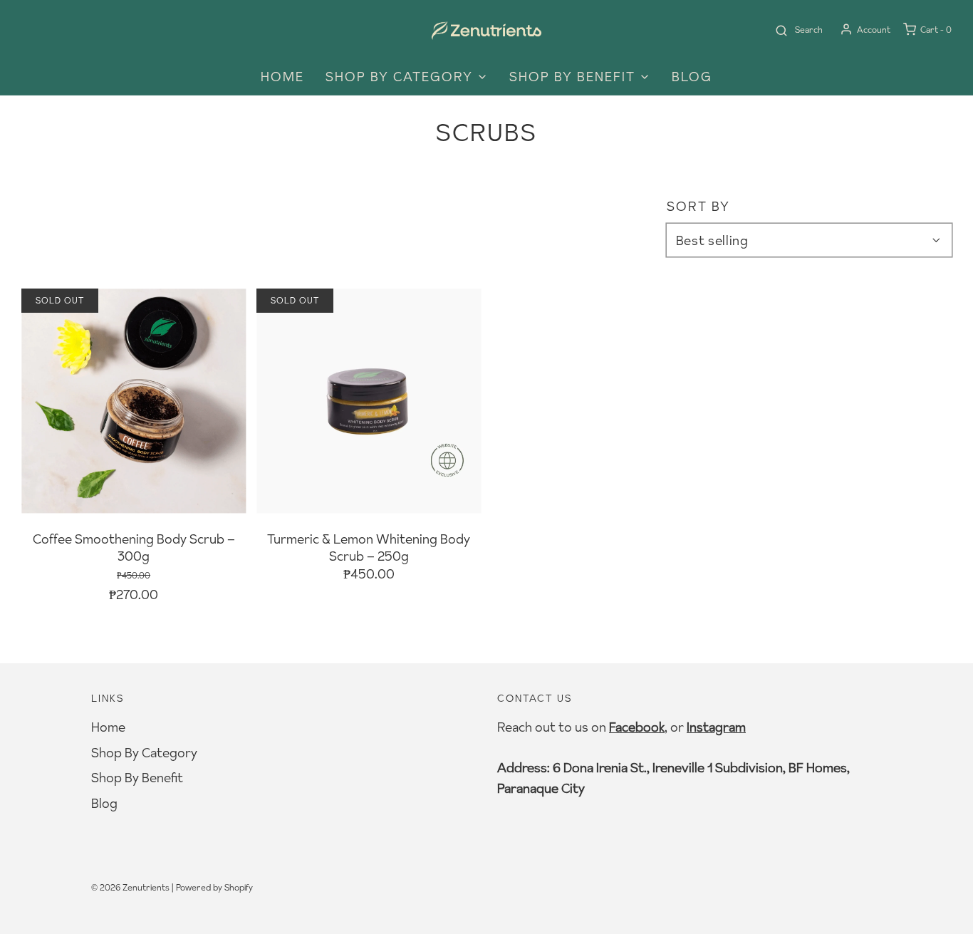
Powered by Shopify (214, 887)
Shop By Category (144, 753)
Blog (692, 76)
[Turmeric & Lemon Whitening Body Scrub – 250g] (368, 401)
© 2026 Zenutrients (130, 887)
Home (282, 76)
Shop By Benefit (137, 778)
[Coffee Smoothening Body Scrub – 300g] (133, 401)
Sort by (698, 206)
